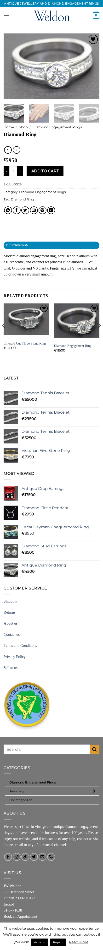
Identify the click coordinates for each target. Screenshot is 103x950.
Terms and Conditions (20, 645)
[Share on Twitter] (25, 210)
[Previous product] (16, 150)
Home (9, 127)
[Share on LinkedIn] (51, 210)
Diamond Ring (22, 199)
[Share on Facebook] (17, 210)
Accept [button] (39, 942)
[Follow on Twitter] (34, 857)
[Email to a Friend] (34, 210)
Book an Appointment (20, 916)
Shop (23, 127)
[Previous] (11, 66)
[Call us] (51, 857)
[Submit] (94, 749)
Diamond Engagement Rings (57, 127)
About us (10, 623)
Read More (78, 942)
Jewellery (16, 791)
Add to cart (45, 171)
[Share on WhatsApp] (8, 210)
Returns (9, 612)
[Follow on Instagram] (17, 857)
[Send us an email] (42, 857)
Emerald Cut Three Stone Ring (25, 343)
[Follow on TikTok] (25, 857)
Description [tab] (17, 245)
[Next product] (7, 150)
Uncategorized (21, 800)
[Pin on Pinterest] (42, 210)
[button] (6, 15)
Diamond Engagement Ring (73, 346)
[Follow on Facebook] (8, 857)
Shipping (10, 601)
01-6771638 (13, 910)
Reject (58, 942)
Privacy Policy (15, 657)
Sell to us (10, 668)
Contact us (12, 634)
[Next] (91, 66)
